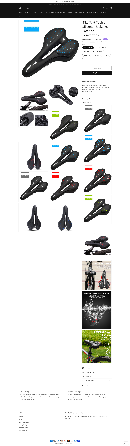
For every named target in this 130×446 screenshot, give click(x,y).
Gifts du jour (62, 443)
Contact (20, 419)
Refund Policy (22, 430)
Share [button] (86, 385)
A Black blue (88, 47)
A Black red (100, 47)
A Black (86, 51)
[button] (103, 8)
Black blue (98, 55)
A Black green (97, 51)
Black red (87, 55)
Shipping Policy (23, 427)
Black (107, 55)
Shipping (92, 41)
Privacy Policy (22, 425)
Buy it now (97, 73)
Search (20, 416)
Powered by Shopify (70, 443)
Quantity (84, 59)
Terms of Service (23, 422)
